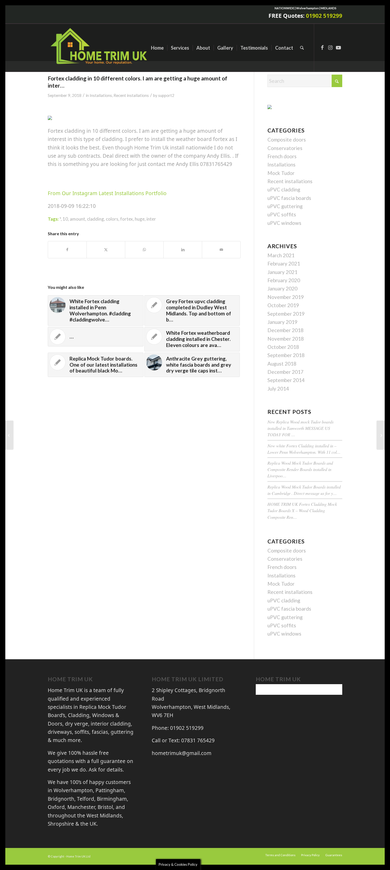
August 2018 (281, 364)
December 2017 (285, 372)
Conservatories (284, 148)
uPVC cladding (283, 189)
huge (140, 219)
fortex (126, 219)
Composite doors (286, 139)
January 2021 (282, 272)
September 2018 (286, 355)
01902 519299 (324, 15)
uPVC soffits (281, 214)
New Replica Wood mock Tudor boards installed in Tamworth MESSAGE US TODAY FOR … (300, 428)
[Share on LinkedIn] (183, 249)
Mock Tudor (280, 173)
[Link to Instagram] (330, 48)
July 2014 (278, 388)
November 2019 (285, 297)
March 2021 (280, 255)
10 (65, 219)
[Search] (302, 48)
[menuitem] (157, 48)
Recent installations (131, 95)
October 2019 (283, 305)
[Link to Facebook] (322, 48)
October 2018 (283, 347)
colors (112, 219)
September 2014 (286, 380)
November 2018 (285, 339)
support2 (166, 95)
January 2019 (282, 322)
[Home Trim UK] (99, 48)
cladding (95, 219)
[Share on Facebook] (67, 249)
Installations (101, 95)
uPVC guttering (285, 206)
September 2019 (286, 314)
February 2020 (283, 280)
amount (77, 219)
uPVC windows (284, 223)
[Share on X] (106, 249)
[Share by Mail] (221, 249)
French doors (282, 156)
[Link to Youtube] (338, 48)
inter (151, 219)
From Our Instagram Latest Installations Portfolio (107, 193)
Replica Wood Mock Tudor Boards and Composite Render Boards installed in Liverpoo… (300, 469)
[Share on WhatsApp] (144, 249)
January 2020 (282, 288)
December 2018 (285, 330)
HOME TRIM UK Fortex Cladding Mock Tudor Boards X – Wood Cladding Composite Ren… (302, 510)
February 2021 (283, 263)
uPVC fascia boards (289, 198)
